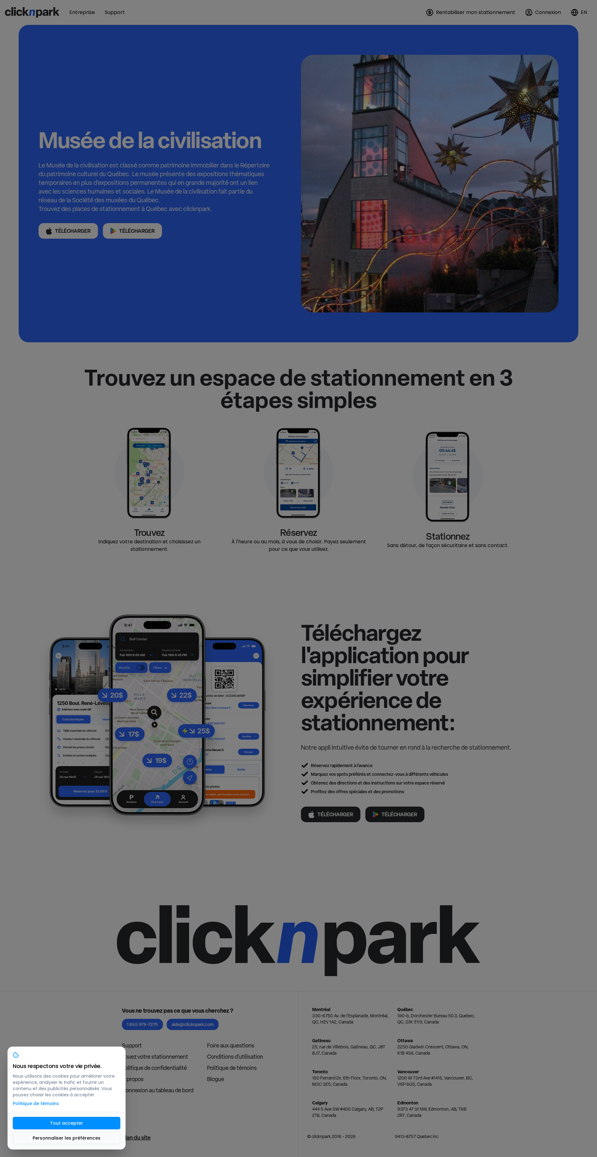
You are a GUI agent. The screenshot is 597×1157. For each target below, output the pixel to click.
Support (132, 1045)
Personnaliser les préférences (66, 1138)
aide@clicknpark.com (193, 1024)
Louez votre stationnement (155, 1056)
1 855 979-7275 (142, 1024)
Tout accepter (66, 1123)
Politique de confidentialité (154, 1067)
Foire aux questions (230, 1045)
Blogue (215, 1079)
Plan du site (136, 1137)
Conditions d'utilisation (235, 1056)
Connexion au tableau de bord (157, 1090)
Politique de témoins (232, 1067)
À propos (133, 1079)
